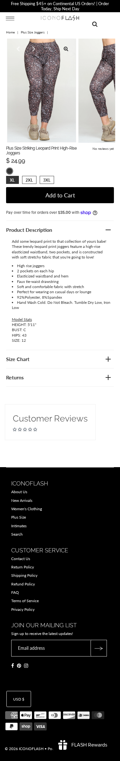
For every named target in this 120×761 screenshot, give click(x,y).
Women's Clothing (26, 508)
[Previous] (17, 49)
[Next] (33, 49)
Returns (15, 377)
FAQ (15, 592)
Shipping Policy (24, 575)
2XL (29, 180)
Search (17, 534)
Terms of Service (25, 600)
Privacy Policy (23, 609)
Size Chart (17, 359)
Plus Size (18, 517)
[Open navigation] (10, 18)
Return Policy (22, 567)
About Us (19, 491)
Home (10, 32)
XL (12, 180)
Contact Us (20, 558)
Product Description (29, 230)
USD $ (18, 699)
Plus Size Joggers (32, 32)
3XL (47, 180)
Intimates (19, 525)
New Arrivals (21, 500)
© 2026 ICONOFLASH (24, 748)
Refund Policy (23, 584)
